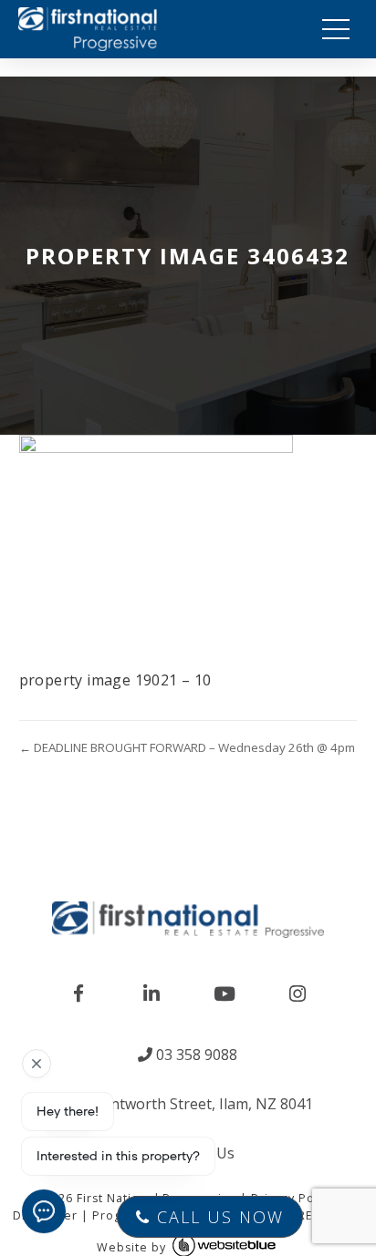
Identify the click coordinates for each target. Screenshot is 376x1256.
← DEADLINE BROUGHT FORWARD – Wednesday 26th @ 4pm (187, 747)
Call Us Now (217, 1217)
